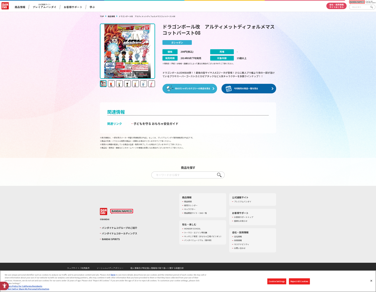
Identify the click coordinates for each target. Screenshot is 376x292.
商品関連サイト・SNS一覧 (195, 213)
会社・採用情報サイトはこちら (336, 6)
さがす (373, 7)
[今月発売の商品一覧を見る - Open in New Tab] (248, 89)
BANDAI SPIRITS (111, 239)
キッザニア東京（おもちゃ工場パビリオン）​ (203, 236)
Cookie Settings (277, 281)
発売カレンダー (191, 205)
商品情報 (111, 16)
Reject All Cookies (299, 281)
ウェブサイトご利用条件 (78, 268)
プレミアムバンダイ (242, 201)
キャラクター (189, 209)
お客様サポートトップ (243, 217)
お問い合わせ (240, 248)
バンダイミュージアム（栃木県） (198, 240)
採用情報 (238, 240)
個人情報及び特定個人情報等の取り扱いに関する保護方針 (157, 268)
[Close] (371, 281)
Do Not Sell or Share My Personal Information (27, 289)
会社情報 (238, 236)
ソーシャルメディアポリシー (110, 268)
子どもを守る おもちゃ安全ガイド (156, 123)
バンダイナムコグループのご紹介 (119, 227)
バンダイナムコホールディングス (119, 233)
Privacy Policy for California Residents (23, 286)
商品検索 (188, 201)
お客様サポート (73, 7)
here (113, 274)
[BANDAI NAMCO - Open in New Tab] (121, 211)
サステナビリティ (241, 244)
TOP (102, 16)
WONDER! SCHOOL (192, 228)
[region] (188, 281)
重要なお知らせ (240, 221)
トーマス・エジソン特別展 (195, 232)
